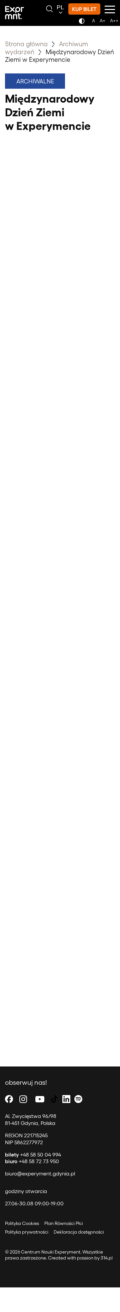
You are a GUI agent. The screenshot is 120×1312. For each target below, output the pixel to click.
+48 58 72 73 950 (32, 1161)
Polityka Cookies (22, 1223)
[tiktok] (54, 1099)
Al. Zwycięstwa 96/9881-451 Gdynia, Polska (30, 1119)
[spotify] (78, 1099)
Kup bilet (84, 9)
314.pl (107, 1258)
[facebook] (9, 1099)
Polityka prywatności (26, 1232)
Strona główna (26, 43)
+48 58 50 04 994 (33, 1154)
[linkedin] (66, 1099)
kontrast (82, 23)
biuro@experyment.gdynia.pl (40, 1173)
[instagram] (23, 1099)
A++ (114, 20)
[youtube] (40, 1099)
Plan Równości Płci (63, 1223)
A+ (102, 20)
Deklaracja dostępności (79, 1232)
